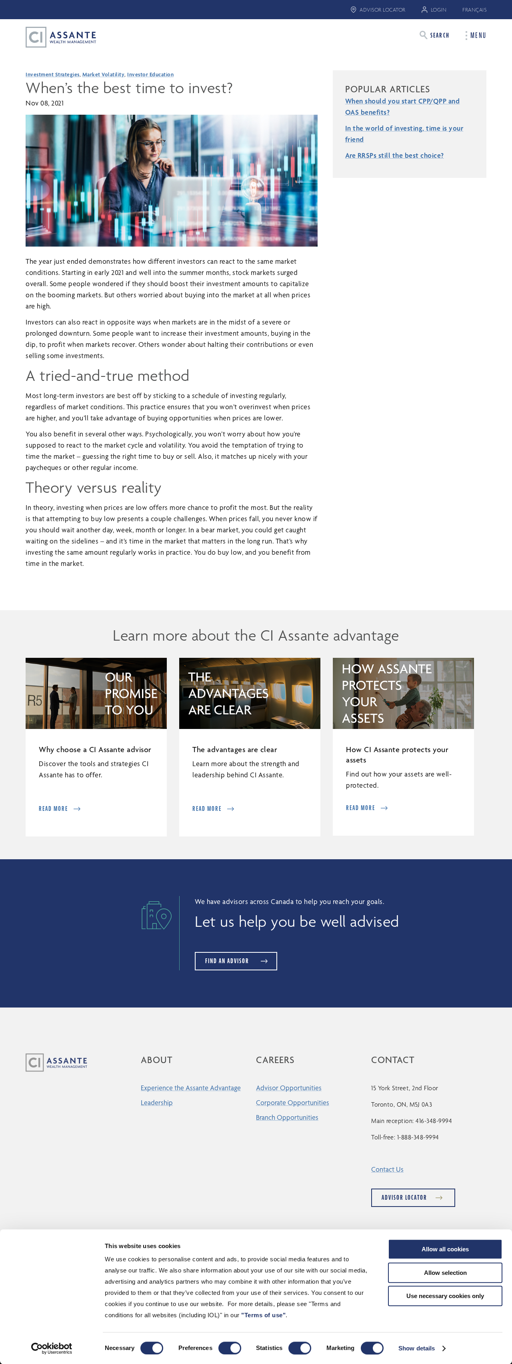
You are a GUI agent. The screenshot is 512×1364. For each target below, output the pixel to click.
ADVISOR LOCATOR (383, 10)
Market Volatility (103, 74)
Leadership (157, 1102)
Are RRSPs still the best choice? (394, 155)
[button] (435, 35)
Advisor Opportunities (289, 1087)
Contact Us (387, 1169)
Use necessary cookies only (445, 1295)
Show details (416, 1348)
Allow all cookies (445, 1249)
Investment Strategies (53, 74)
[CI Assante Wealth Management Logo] (55, 37)
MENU (478, 35)
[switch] (229, 1348)
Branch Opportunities (287, 1117)
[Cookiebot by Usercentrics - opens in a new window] (52, 1348)
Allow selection (445, 1272)
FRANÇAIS (474, 10)
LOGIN (439, 10)
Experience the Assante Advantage (191, 1087)
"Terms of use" (263, 1315)
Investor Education (150, 74)
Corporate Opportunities (292, 1102)
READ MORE (53, 808)
